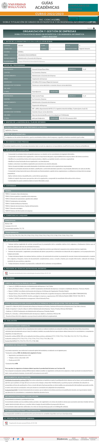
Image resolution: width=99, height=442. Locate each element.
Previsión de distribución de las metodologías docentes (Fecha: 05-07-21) (30, 273)
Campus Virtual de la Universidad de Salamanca (31, 61)
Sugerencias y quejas (92, 438)
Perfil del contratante (84, 438)
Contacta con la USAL (7, 439)
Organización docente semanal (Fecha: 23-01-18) (23, 423)
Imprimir (90, 28)
